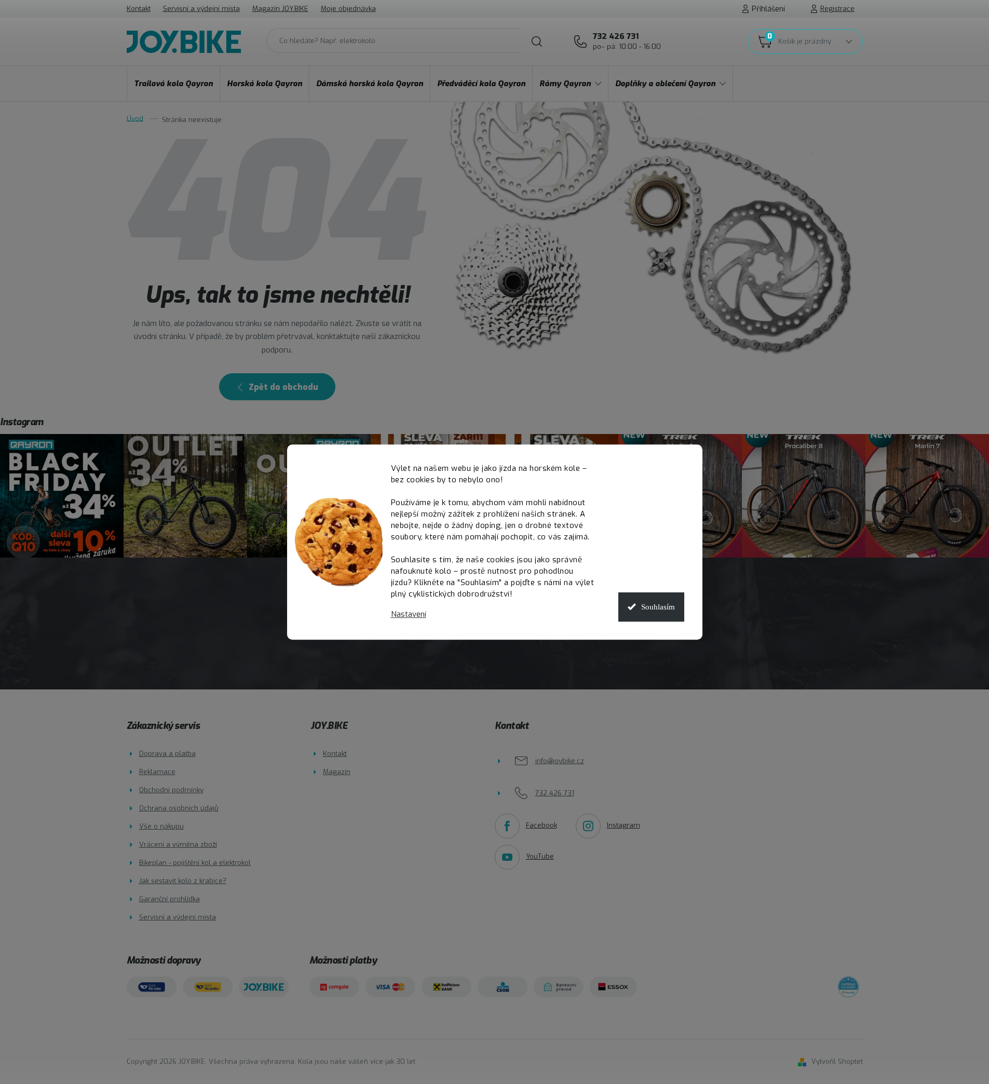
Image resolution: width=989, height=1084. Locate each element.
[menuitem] (173, 83)
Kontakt (139, 8)
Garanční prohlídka (169, 899)
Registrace (837, 8)
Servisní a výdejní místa (201, 8)
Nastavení (408, 614)
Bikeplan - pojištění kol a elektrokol (195, 862)
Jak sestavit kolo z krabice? (182, 880)
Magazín (336, 771)
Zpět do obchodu (283, 387)
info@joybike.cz (559, 760)
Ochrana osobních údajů (179, 808)
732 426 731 (627, 41)
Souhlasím (658, 607)
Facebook (541, 825)
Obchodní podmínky (171, 789)
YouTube (540, 856)
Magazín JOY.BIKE (280, 8)
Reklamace (157, 771)
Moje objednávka (348, 8)
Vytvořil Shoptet (837, 1061)
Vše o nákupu (161, 826)
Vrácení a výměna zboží (178, 844)
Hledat (536, 41)
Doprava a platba (167, 753)
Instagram (623, 825)
